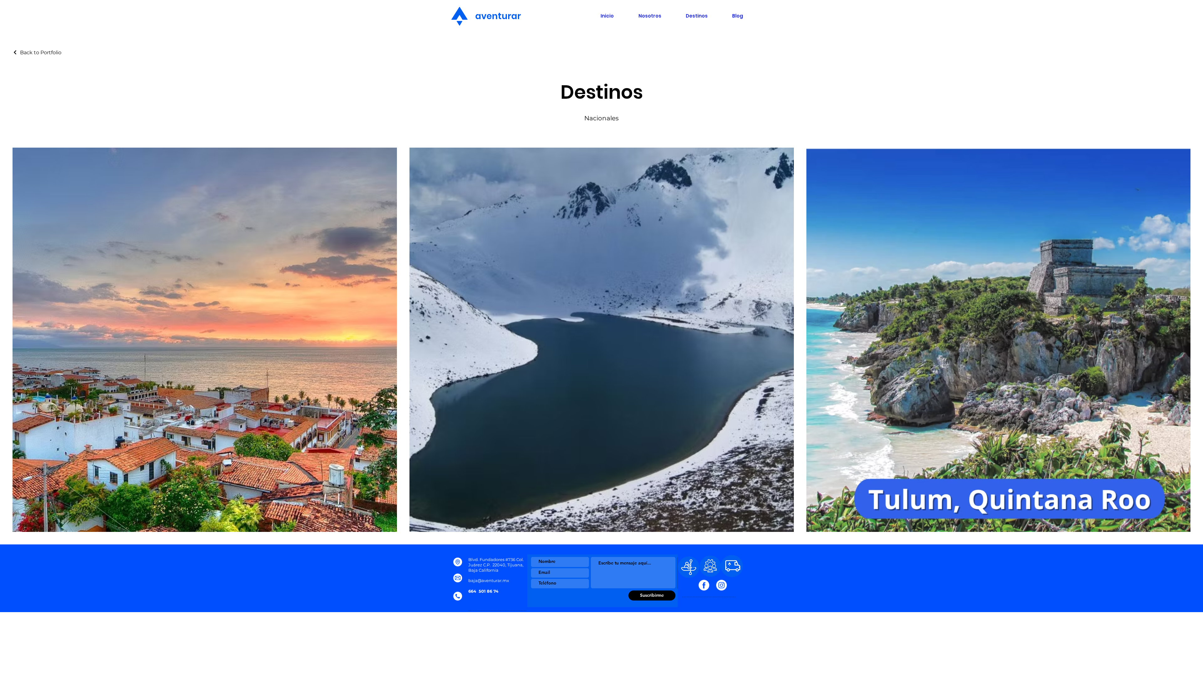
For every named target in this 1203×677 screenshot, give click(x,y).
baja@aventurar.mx (488, 580)
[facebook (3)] (704, 585)
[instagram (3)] (721, 585)
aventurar (493, 16)
